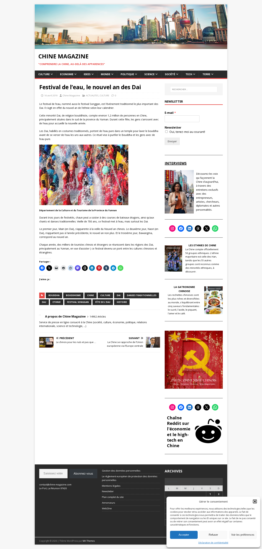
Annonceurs (108, 502)
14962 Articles (98, 316)
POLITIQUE (127, 74)
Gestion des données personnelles (121, 470)
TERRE (206, 74)
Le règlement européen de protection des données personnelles (129, 478)
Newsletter (173, 127)
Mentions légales (111, 485)
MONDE (105, 74)
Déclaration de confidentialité (213, 542)
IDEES (87, 74)
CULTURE (44, 74)
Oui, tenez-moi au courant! (187, 132)
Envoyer (172, 141)
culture (105, 295)
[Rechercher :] (194, 89)
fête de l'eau (102, 302)
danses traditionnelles (141, 295)
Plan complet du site (113, 497)
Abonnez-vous (83, 473)
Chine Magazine (71, 95)
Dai (118, 295)
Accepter (184, 534)
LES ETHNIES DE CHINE (202, 245)
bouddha (54, 295)
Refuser (213, 534)
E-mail (170, 113)
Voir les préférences (242, 534)
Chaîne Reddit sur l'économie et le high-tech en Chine (178, 431)
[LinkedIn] (189, 228)
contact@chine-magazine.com (55, 484)
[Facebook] (181, 228)
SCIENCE (149, 74)
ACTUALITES (92, 95)
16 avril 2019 (50, 95)
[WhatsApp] (215, 228)
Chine (90, 295)
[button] (255, 501)
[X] (206, 228)
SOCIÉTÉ (170, 74)
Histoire (122, 302)
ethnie (57, 302)
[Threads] (198, 228)
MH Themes (89, 540)
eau (44, 302)
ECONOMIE (66, 74)
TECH (189, 74)
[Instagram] (172, 228)
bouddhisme (73, 295)
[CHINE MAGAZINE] (131, 46)
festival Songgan (78, 302)
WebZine (107, 508)
